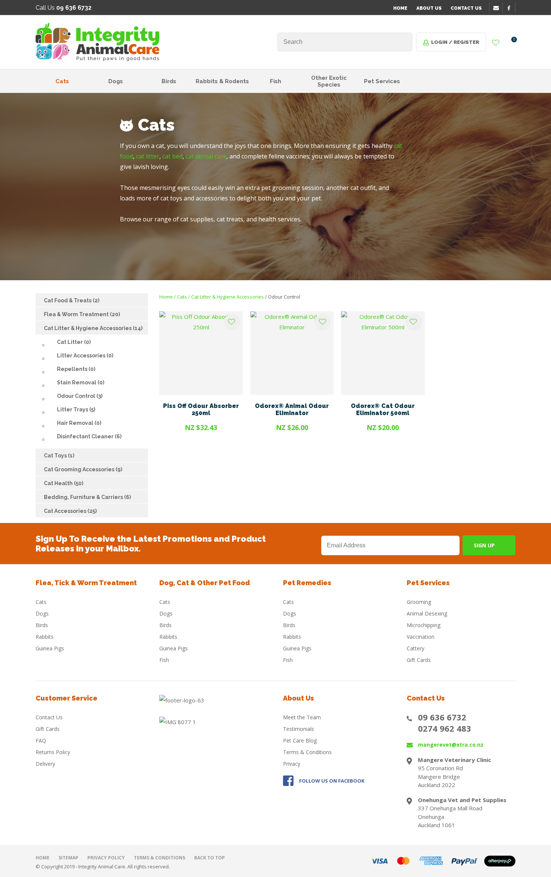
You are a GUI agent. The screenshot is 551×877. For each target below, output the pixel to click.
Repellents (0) (76, 369)
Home (400, 8)
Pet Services (382, 81)
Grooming (419, 601)
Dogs (115, 81)
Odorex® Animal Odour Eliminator (292, 409)
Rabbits (45, 636)
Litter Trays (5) (76, 409)
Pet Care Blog (300, 740)
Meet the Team (302, 717)
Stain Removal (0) (80, 382)
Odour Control (284, 296)
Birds (169, 81)
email (497, 8)
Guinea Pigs (50, 648)
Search (403, 42)
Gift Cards (419, 659)
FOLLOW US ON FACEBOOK (331, 780)
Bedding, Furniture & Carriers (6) (87, 497)
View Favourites (496, 43)
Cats (62, 81)
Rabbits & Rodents (222, 81)
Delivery (45, 763)
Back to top (209, 858)
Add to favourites (232, 322)
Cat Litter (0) (74, 342)
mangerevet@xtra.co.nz (451, 744)
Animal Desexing (427, 613)
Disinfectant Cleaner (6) (89, 436)
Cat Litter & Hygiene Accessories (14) (93, 328)
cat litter (147, 156)
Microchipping (423, 625)
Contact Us (466, 8)
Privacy (291, 763)
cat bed (172, 156)
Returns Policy (53, 752)
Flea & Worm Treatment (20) (82, 314)
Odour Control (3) (79, 396)
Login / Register (455, 42)
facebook (511, 8)
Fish (275, 81)
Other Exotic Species (329, 81)
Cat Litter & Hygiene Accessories (227, 296)
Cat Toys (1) (59, 456)
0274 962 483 (444, 728)
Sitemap (68, 858)
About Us (429, 8)
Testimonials (298, 728)
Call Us (63, 7)
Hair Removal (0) (79, 423)
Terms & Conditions (307, 752)
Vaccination (420, 636)
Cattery (415, 648)
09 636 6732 (442, 717)
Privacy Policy (106, 858)
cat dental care (206, 156)
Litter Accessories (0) (85, 356)
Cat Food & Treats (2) (71, 300)
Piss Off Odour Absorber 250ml (201, 409)
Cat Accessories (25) (70, 511)
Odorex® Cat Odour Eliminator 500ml (383, 409)
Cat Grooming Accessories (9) (83, 469)
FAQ (41, 740)
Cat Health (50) (63, 483)
